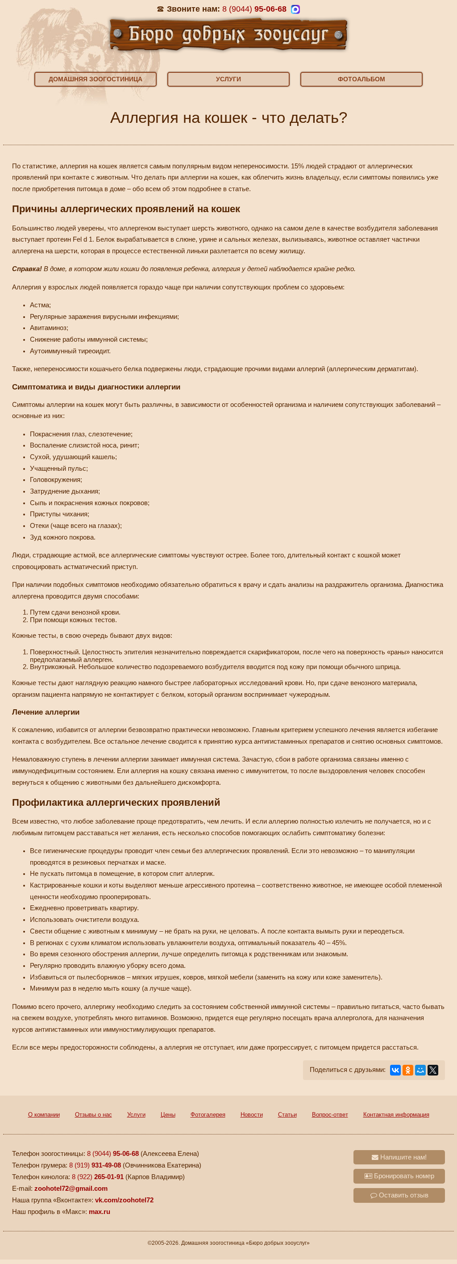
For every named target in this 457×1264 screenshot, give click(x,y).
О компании (44, 1114)
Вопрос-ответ (330, 1114)
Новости (252, 1114)
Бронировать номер (403, 1176)
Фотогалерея (208, 1114)
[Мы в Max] (295, 9)
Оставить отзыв (402, 1195)
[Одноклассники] (408, 1070)
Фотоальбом (361, 79)
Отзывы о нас (93, 1114)
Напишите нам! (402, 1157)
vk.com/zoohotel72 (124, 1200)
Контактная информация (396, 1114)
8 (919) (95, 1165)
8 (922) (98, 1176)
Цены (168, 1114)
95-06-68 (254, 8)
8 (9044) (113, 1153)
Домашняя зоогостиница (95, 79)
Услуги (228, 79)
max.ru (99, 1211)
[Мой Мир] (420, 1070)
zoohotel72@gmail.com (71, 1188)
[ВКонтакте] (395, 1070)
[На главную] (228, 33)
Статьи (287, 1114)
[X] (433, 1070)
